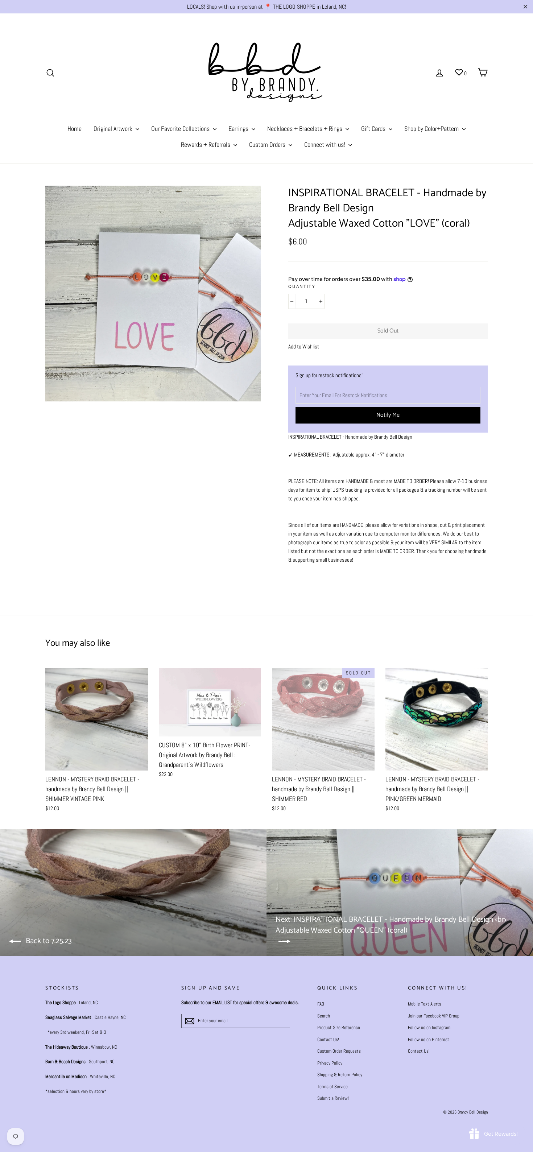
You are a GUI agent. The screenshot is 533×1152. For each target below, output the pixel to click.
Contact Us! (328, 1039)
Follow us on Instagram (429, 1027)
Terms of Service (332, 1086)
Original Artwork (114, 128)
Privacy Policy (329, 1063)
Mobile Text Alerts (424, 1004)
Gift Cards (374, 128)
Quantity (301, 287)
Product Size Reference (338, 1027)
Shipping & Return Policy (339, 1075)
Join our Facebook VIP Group (433, 1016)
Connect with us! (325, 144)
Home (74, 128)
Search (323, 1016)
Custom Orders (268, 144)
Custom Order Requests (339, 1051)
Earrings (239, 128)
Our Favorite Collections (181, 128)
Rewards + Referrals (206, 144)
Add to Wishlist (303, 346)
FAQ (320, 1004)
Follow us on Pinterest (428, 1039)
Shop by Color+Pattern (432, 128)
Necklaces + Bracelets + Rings (305, 128)
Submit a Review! (333, 1098)
